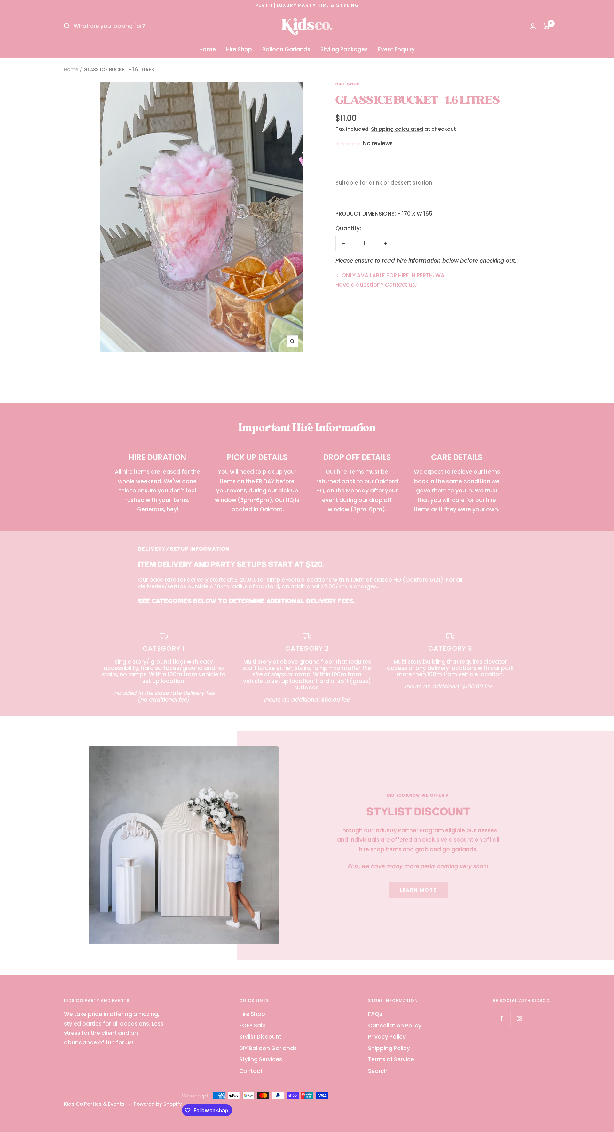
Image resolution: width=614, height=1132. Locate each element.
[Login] (533, 26)
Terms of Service (391, 1059)
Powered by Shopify (158, 1104)
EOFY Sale (252, 1025)
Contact (251, 1071)
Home (207, 49)
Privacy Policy (387, 1037)
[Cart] (546, 26)
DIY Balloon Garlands (268, 1048)
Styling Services (260, 1059)
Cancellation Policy (394, 1025)
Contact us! (401, 284)
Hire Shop (239, 49)
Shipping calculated (397, 129)
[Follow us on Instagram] (519, 1018)
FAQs (375, 1014)
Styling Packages (344, 49)
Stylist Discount (260, 1037)
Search (378, 1071)
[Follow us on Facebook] (501, 1018)
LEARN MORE (418, 889)
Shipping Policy (389, 1048)
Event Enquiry (396, 49)
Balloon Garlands (286, 49)
